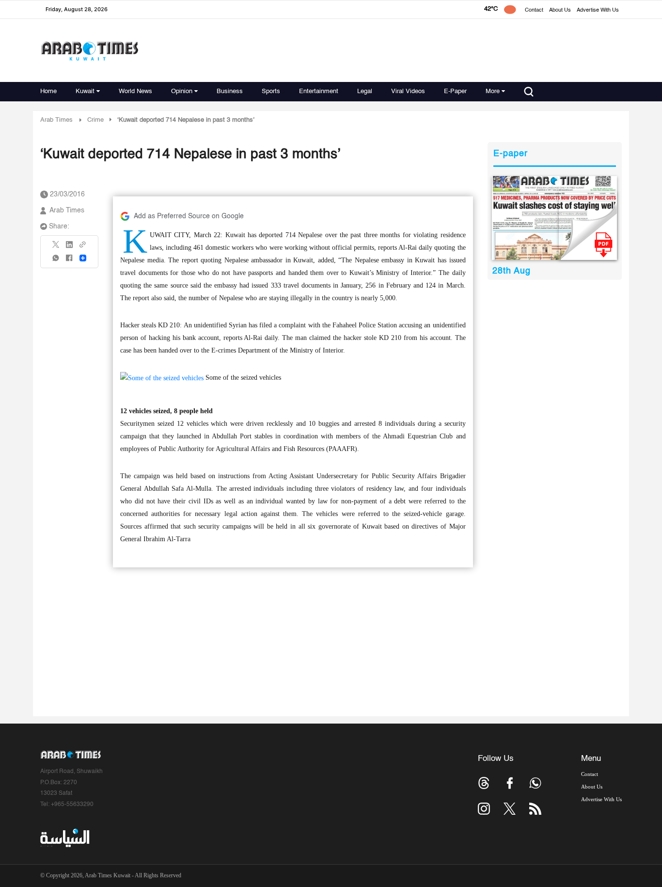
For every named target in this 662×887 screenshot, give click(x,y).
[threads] (484, 783)
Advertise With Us (598, 10)
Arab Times (56, 120)
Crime (95, 120)
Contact (534, 10)
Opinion (181, 91)
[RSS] (535, 809)
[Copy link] (83, 247)
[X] (56, 247)
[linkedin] (69, 248)
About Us (560, 10)
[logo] (89, 50)
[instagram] (484, 809)
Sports (271, 91)
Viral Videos (408, 91)
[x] (510, 809)
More (493, 91)
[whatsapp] (56, 261)
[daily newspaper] (554, 218)
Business (230, 91)
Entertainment (318, 91)
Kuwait (85, 91)
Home (48, 91)
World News (135, 91)
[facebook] (69, 261)
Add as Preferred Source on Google (189, 216)
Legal (364, 91)
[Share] (82, 258)
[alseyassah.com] (64, 838)
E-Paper (455, 91)
